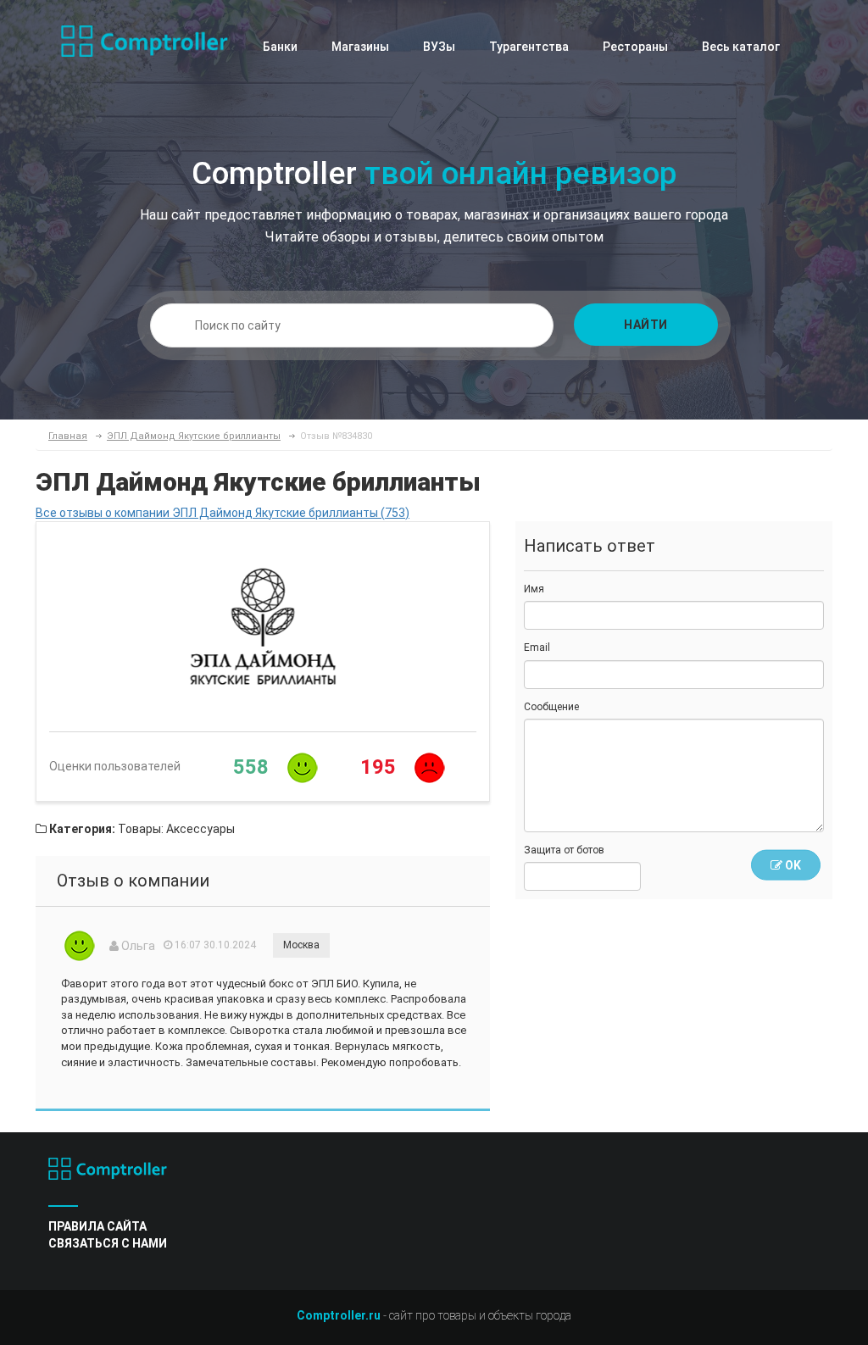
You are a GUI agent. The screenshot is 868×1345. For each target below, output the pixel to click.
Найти (646, 324)
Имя (534, 589)
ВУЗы (439, 46)
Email (537, 647)
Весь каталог (741, 46)
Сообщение (551, 707)
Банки (280, 46)
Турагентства (529, 46)
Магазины (360, 46)
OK (791, 865)
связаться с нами (107, 1243)
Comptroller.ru (339, 1315)
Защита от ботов (564, 850)
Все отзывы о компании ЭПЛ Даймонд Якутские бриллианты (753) (222, 513)
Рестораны (635, 46)
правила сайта (97, 1226)
